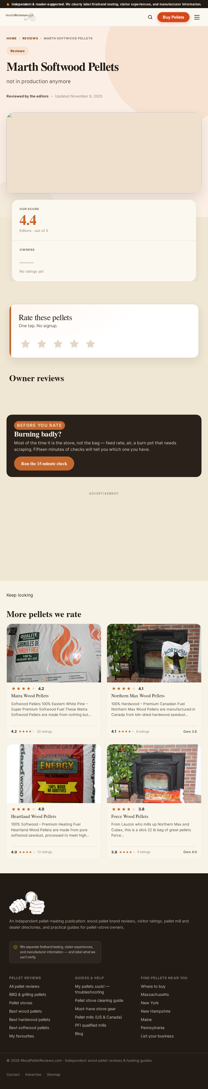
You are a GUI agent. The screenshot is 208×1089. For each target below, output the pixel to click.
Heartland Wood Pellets (33, 816)
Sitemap (53, 1074)
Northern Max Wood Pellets (138, 695)
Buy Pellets (173, 17)
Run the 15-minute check (44, 463)
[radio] (24, 343)
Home (11, 38)
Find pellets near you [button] (164, 977)
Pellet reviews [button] (25, 977)
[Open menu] (197, 17)
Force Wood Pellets (129, 816)
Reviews (30, 38)
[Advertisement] (104, 535)
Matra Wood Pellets (30, 695)
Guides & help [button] (89, 977)
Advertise (33, 1074)
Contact (13, 1074)
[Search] (150, 17)
